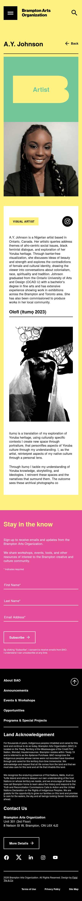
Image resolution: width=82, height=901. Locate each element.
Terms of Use (29, 889)
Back (74, 43)
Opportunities (14, 710)
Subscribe (16, 637)
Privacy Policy (52, 889)
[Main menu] (10, 13)
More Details (18, 843)
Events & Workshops (19, 700)
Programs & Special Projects (25, 720)
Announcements (16, 690)
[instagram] (67, 221)
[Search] (74, 13)
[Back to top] (74, 682)
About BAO (12, 680)
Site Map (73, 889)
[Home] (36, 13)
